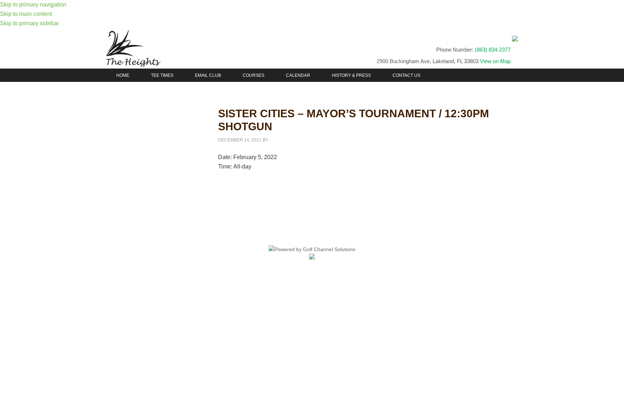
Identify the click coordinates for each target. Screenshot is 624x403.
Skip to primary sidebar (29, 23)
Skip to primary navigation (33, 4)
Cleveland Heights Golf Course (167, 48)
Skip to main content (26, 14)
